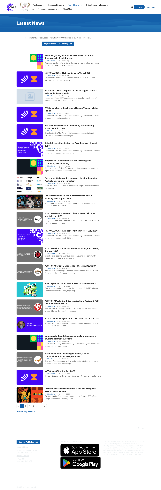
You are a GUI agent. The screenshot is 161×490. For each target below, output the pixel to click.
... (41, 406)
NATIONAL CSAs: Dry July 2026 (60, 371)
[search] (129, 7)
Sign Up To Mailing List (28, 442)
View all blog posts (25, 412)
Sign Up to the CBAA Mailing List (58, 44)
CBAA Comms (51, 61)
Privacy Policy (22, 476)
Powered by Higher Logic (135, 487)
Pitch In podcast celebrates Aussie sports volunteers (70, 283)
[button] (39, 5)
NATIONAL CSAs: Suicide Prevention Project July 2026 (71, 231)
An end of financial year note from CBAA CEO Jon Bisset (72, 318)
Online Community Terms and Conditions (31, 480)
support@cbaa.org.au (24, 470)
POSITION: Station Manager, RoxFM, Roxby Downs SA (70, 266)
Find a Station (151, 7)
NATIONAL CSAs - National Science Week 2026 (67, 73)
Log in (139, 7)
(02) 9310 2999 (22, 468)
